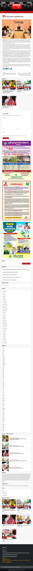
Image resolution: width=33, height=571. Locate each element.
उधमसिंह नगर (4, 364)
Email (18, 128)
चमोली (3, 385)
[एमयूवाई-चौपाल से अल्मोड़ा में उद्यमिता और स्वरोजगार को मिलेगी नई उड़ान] (24, 85)
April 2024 (4, 336)
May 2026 (4, 296)
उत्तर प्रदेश (4, 358)
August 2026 (4, 291)
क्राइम (13, 476)
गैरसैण (10, 87)
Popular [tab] (7, 433)
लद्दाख (3, 422)
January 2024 (4, 341)
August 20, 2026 (8, 541)
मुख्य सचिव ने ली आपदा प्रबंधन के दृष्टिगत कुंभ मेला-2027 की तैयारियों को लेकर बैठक (11, 277)
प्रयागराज (4, 400)
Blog (3, 348)
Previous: (9, 74)
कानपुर (3, 369)
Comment (4, 117)
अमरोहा (3, 351)
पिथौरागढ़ (4, 398)
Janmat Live (4, 93)
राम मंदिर (4, 414)
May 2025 (4, 315)
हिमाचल (3, 430)
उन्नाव (3, 366)
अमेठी (3, 353)
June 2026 (4, 294)
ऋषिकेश (29, 474)
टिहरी (3, 390)
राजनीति (5, 479)
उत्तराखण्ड (23, 474)
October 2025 (4, 307)
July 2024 (4, 331)
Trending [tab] (11, 433)
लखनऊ (18, 479)
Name (4, 128)
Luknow (4, 350)
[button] (3, 12)
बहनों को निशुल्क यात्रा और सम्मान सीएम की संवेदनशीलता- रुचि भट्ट (8, 107)
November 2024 (5, 325)
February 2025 (5, 320)
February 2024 (5, 339)
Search (3, 260)
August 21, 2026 (8, 93)
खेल (3, 379)
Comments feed (5, 493)
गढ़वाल (8, 87)
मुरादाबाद (4, 409)
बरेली (3, 401)
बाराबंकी (3, 403)
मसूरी (3, 88)
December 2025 (5, 304)
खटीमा (3, 377)
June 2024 (4, 333)
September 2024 (5, 328)
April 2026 (4, 297)
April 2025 (4, 317)
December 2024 (5, 323)
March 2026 (4, 299)
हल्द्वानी (3, 429)
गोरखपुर (22, 476)
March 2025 (4, 318)
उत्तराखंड (4, 15)
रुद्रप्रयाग (4, 419)
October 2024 (4, 326)
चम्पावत (3, 387)
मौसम (3, 411)
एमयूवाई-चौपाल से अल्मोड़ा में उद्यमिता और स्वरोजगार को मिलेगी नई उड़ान (23, 91)
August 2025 (4, 310)
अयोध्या (9, 474)
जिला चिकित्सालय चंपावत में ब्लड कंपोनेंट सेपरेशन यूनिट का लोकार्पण (16, 468)
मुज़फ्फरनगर (4, 408)
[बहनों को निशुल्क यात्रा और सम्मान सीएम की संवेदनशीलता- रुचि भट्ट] (9, 100)
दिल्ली (12, 87)
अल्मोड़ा (3, 356)
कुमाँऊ (6, 87)
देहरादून (14, 87)
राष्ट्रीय (3, 416)
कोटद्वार (3, 374)
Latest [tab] (4, 433)
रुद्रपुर (13, 479)
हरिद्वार (3, 427)
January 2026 (4, 302)
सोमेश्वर (3, 424)
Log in (3, 490)
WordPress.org (5, 495)
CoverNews (19, 569)
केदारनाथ (4, 372)
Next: (24, 74)
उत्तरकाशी (14, 474)
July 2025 (4, 312)
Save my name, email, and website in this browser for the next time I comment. (14, 135)
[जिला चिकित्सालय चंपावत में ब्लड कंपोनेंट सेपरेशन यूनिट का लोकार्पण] (5, 467)
